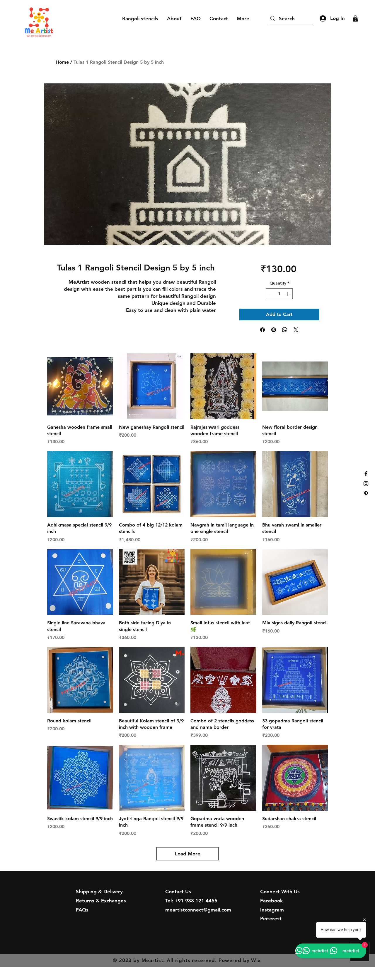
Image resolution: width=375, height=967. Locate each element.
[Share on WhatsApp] (284, 329)
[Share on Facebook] (262, 329)
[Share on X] (295, 329)
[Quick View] (80, 386)
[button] (355, 18)
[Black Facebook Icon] (366, 473)
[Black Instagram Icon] (366, 483)
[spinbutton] (279, 294)
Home (62, 62)
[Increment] (288, 294)
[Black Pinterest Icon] (366, 493)
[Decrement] (270, 294)
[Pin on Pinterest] (273, 329)
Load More (187, 854)
